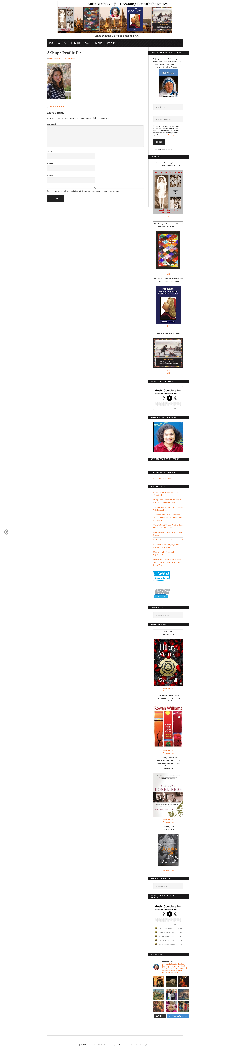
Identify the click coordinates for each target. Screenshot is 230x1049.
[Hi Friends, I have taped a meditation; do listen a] (158, 994)
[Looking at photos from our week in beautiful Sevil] (158, 981)
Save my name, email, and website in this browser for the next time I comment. (83, 191)
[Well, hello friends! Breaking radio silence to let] (183, 981)
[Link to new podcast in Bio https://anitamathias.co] (158, 1006)
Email (50, 163)
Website (50, 175)
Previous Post (56, 106)
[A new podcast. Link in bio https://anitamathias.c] (183, 1006)
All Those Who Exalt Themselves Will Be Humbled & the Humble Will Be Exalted (167, 517)
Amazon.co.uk (168, 691)
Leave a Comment (70, 58)
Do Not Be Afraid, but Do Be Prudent (168, 540)
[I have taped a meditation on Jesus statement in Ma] (183, 994)
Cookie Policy (133, 1045)
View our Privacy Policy (170, 135)
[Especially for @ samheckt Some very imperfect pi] (171, 1006)
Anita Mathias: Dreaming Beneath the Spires (115, 18)
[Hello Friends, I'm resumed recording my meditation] (171, 981)
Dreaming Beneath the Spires (97, 1045)
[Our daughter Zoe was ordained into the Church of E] (171, 994)
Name (50, 151)
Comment (52, 124)
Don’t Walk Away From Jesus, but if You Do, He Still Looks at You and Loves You (167, 562)
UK (168, 219)
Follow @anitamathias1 (162, 479)
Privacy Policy (145, 1045)
